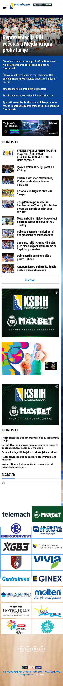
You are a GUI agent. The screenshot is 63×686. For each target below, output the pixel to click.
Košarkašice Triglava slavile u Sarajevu (34, 192)
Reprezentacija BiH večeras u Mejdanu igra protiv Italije (30, 439)
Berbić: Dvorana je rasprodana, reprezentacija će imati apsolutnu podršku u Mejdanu (30, 446)
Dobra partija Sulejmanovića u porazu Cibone (34, 257)
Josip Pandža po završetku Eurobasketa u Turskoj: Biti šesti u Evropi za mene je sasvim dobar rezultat (37, 207)
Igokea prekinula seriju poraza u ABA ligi (35, 168)
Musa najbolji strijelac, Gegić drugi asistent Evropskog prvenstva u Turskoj (37, 222)
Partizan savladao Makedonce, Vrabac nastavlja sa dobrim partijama (35, 181)
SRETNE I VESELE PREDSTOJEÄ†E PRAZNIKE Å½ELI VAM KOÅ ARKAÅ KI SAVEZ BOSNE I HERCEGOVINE (36, 155)
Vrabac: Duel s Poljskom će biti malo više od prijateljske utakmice (27, 465)
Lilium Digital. (39, 674)
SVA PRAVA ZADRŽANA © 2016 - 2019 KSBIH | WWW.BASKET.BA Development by (32, 673)
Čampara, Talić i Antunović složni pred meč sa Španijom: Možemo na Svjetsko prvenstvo (37, 246)
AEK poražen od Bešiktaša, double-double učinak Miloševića (37, 268)
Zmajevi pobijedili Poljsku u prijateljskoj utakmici (30, 452)
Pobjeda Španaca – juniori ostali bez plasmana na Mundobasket (35, 233)
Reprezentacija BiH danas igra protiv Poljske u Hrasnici (29, 458)
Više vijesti (30, 279)
